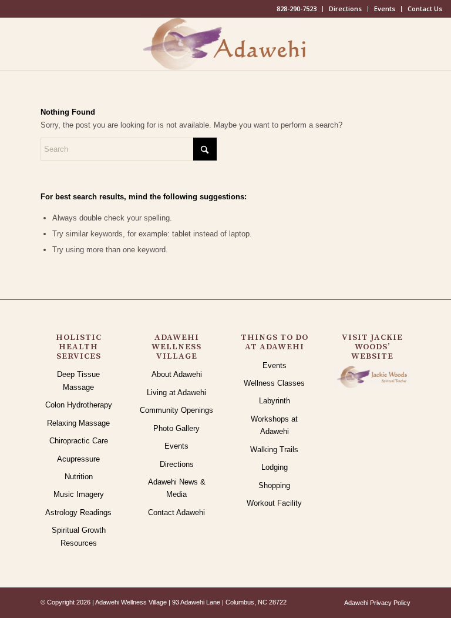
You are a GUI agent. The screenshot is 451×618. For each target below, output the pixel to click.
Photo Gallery (176, 428)
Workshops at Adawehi (274, 425)
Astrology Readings (78, 512)
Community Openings (176, 410)
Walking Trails (274, 449)
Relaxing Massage (78, 423)
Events (384, 8)
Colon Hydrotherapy (78, 404)
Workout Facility (274, 503)
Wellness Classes (274, 383)
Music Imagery (78, 494)
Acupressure (78, 459)
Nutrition (79, 476)
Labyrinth (274, 400)
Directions (345, 8)
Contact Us (425, 8)
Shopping (274, 485)
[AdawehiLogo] (225, 43)
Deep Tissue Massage (78, 380)
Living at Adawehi (176, 392)
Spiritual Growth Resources (79, 536)
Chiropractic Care (78, 440)
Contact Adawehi (176, 512)
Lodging (274, 467)
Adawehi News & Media (177, 488)
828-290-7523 (297, 8)
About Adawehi (177, 374)
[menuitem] (297, 9)
